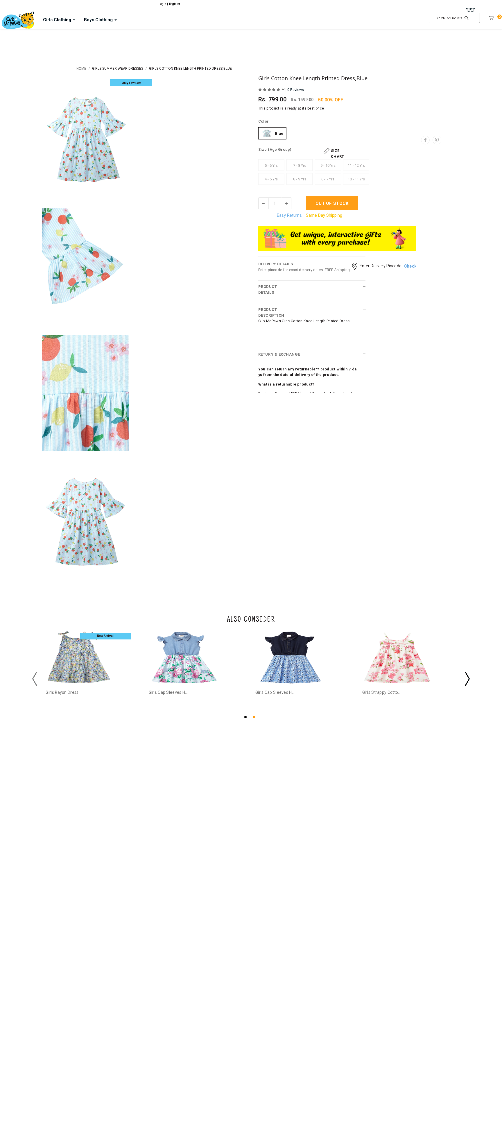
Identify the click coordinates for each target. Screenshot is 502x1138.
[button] (246, 716)
